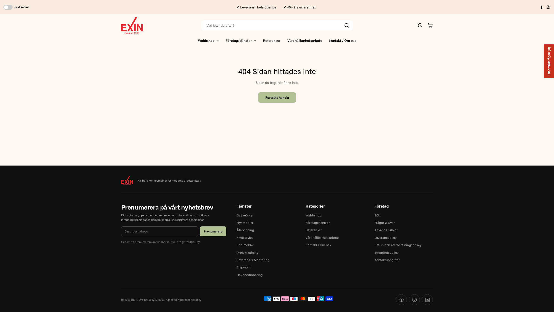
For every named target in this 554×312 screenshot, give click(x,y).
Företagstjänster (318, 223)
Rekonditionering (250, 275)
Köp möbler (245, 245)
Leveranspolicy (385, 238)
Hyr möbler (245, 223)
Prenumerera (213, 231)
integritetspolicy (188, 242)
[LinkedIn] (427, 299)
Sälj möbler (245, 215)
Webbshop (313, 215)
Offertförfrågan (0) (549, 61)
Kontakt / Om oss (318, 245)
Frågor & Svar (384, 223)
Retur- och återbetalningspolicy (397, 245)
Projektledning (248, 252)
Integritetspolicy (386, 252)
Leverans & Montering (253, 260)
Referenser (314, 230)
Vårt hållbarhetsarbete (322, 238)
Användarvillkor (386, 230)
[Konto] (419, 25)
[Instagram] (414, 299)
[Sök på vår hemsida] (346, 25)
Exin (134, 299)
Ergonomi (244, 267)
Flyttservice (245, 238)
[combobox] (277, 25)
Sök (377, 215)
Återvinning (245, 230)
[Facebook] (401, 299)
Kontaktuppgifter (387, 260)
